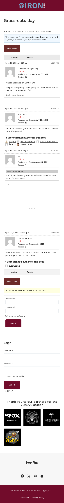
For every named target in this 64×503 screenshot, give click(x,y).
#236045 (55, 63)
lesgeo (12, 141)
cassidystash (27, 144)
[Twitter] (28, 476)
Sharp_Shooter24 (49, 141)
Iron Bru (7, 31)
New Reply (12, 48)
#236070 (55, 109)
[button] (5, 5)
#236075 (55, 151)
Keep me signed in (16, 316)
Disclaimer (24, 498)
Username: (10, 299)
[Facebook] (22, 476)
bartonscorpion (28, 141)
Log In (13, 323)
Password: (10, 307)
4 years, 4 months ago (15, 40)
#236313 (55, 233)
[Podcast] (41, 476)
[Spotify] (35, 476)
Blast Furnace (28, 31)
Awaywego (14, 265)
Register (8, 391)
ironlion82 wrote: (15, 171)
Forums (16, 31)
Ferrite (12, 144)
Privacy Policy (38, 498)
